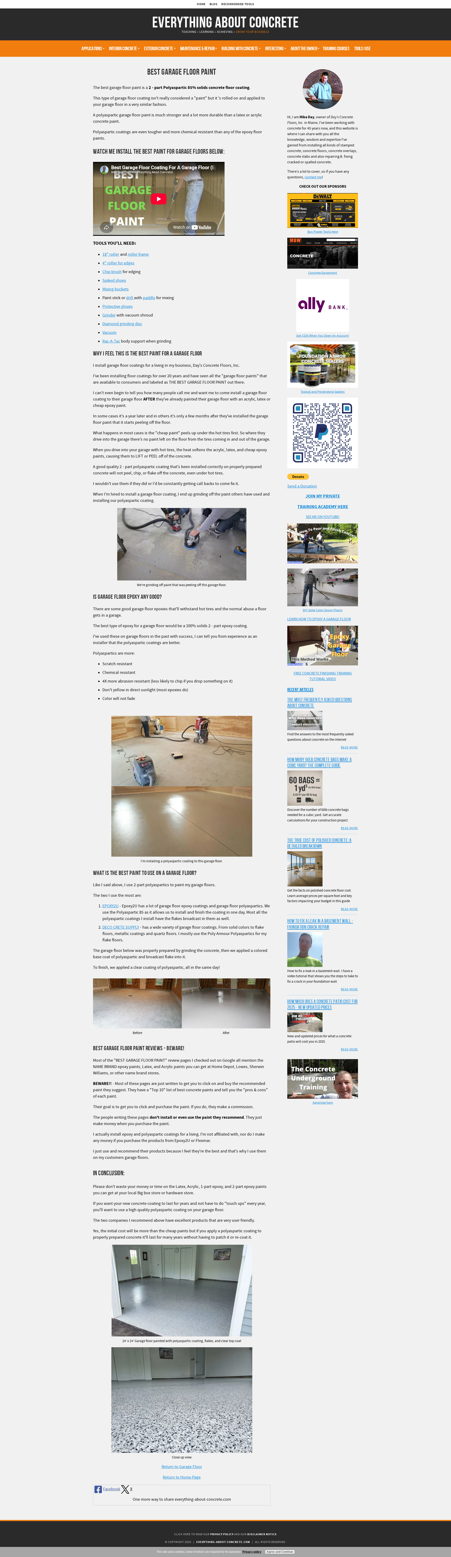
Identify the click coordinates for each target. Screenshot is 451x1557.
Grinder (109, 315)
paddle (149, 298)
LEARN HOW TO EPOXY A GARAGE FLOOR (319, 619)
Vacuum (109, 332)
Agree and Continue (280, 1551)
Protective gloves (117, 306)
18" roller (110, 254)
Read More (349, 747)
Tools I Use (362, 48)
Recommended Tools (237, 4)
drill (130, 298)
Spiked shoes (114, 280)
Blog (214, 4)
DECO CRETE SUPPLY (120, 927)
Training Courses (336, 48)
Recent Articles (300, 689)
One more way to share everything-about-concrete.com (182, 1499)
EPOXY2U (110, 906)
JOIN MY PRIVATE (323, 496)
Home (201, 4)
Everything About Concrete (225, 22)
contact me (313, 177)
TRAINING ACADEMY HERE (322, 507)
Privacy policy (251, 1551)
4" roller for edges (118, 263)
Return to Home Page (182, 1477)
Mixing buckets (115, 289)
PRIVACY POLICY (221, 1534)
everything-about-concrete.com (223, 1542)
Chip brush (112, 272)
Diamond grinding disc (122, 324)
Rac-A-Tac (111, 341)
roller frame (138, 254)
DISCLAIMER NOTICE (262, 1534)
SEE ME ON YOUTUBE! (323, 517)
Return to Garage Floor (182, 1466)
